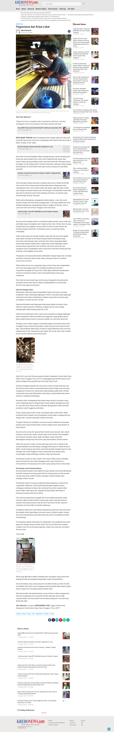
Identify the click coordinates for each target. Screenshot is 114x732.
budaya (19, 614)
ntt (33, 614)
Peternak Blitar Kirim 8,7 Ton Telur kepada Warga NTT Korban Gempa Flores (81, 180)
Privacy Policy (73, 725)
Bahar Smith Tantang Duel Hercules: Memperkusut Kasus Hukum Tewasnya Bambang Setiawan (81, 80)
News (18, 9)
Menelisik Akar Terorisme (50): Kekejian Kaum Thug (81, 210)
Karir (82, 725)
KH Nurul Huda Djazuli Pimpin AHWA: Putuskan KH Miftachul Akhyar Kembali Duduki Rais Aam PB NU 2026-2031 (81, 67)
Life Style (71, 9)
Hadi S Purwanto (26, 30)
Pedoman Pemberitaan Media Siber (56, 723)
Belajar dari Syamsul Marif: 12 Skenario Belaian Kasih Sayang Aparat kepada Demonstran (81, 233)
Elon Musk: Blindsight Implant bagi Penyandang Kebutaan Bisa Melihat (80, 90)
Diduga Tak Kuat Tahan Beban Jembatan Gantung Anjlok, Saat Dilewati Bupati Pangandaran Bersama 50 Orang (81, 42)
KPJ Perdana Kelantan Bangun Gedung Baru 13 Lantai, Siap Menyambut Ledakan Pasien (80, 190)
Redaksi (50, 720)
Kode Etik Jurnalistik (53, 725)
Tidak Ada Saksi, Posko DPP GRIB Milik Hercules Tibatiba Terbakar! (38, 212)
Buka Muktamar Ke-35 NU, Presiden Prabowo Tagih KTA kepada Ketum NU (81, 201)
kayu (24, 614)
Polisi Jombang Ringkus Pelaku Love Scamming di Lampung (81, 170)
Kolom (24, 9)
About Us (72, 720)
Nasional (31, 9)
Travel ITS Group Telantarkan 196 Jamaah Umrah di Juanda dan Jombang (80, 101)
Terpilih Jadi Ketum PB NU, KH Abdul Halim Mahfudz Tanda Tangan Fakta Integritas (81, 55)
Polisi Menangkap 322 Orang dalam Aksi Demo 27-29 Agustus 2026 (81, 160)
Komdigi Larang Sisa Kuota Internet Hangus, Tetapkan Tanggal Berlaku (39, 173)
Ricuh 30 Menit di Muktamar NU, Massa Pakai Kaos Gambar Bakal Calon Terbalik (85, 111)
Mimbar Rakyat (41, 9)
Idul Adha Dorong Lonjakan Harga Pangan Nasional (80, 15)
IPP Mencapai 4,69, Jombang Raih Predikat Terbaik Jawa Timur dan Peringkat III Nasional (44, 18)
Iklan (82, 723)
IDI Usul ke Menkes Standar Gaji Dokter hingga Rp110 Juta (35, 147)
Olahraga (62, 9)
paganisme (39, 614)
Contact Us (72, 723)
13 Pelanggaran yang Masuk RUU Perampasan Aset (81, 128)
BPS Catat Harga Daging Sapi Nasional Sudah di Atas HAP (35, 13)
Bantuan (83, 720)
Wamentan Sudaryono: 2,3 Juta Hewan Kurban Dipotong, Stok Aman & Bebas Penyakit (43, 15)
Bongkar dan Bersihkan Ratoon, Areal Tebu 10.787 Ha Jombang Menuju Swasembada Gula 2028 (46, 20)
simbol (46, 614)
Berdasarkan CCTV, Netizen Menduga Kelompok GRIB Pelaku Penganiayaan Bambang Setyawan (84, 139)
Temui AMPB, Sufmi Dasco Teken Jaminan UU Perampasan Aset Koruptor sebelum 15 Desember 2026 (81, 221)
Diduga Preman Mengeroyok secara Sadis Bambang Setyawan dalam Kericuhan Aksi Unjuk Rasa (81, 150)
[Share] (69, 31)
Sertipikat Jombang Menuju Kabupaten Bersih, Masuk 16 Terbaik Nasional (40, 17)
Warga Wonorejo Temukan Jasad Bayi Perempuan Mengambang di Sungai (81, 120)
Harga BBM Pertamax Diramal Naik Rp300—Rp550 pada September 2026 (40, 128)
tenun (52, 614)
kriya (28, 614)
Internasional (53, 9)
